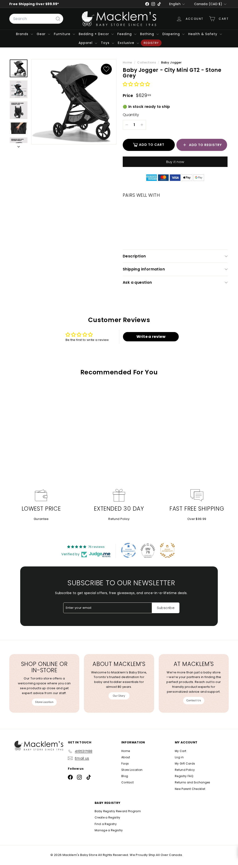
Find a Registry (106, 824)
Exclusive (127, 42)
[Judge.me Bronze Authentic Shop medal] (167, 550)
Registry (151, 43)
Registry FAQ (184, 776)
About (125, 757)
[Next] (18, 146)
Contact (127, 782)
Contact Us (193, 700)
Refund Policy (118, 519)
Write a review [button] (151, 336)
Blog (124, 776)
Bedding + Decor (94, 34)
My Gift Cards (185, 763)
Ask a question (137, 282)
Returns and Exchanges (192, 782)
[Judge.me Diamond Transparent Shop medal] (128, 550)
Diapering (171, 34)
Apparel (86, 42)
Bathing (147, 34)
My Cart (180, 751)
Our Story (119, 696)
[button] (136, 84)
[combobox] (36, 19)
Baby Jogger (171, 62)
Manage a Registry (109, 830)
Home (128, 62)
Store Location (44, 702)
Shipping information (144, 269)
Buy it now (175, 161)
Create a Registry (107, 817)
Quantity (131, 114)
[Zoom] (74, 102)
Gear (42, 34)
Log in (179, 757)
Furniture (63, 34)
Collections (147, 62)
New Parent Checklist (190, 789)
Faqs (125, 763)
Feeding (125, 34)
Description (134, 256)
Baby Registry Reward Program (118, 811)
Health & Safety (203, 34)
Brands (23, 34)
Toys (106, 42)
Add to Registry (205, 145)
